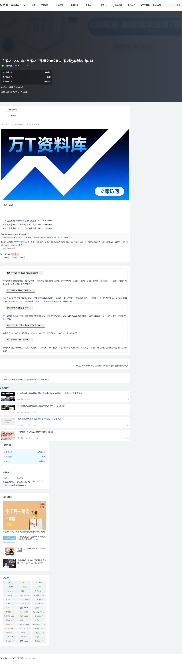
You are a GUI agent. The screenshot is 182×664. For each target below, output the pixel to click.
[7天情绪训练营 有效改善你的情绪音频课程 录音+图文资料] (9, 540)
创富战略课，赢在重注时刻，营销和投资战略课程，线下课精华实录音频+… (50, 393)
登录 (179, 5)
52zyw (12, 254)
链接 (22, 258)
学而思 (24, 599)
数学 (24, 616)
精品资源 (10, 628)
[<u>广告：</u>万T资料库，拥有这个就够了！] (65, 164)
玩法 (10, 620)
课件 (24, 637)
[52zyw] (2, 66)
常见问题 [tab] (13, 116)
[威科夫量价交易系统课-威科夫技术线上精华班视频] (8, 421)
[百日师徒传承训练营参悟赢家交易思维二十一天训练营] (8, 409)
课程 (39, 637)
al (24, 583)
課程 (24, 633)
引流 (9, 608)
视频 (10, 633)
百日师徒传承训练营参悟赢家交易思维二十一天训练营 (41, 406)
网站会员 (131, 5)
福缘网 (24, 624)
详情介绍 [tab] (13, 110)
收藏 (6, 258)
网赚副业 (20, 124)
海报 (14, 258)
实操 (10, 603)
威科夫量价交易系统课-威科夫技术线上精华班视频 (39, 419)
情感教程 (118, 5)
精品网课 (39, 624)
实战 (39, 599)
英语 (39, 628)
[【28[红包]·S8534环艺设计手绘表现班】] (9, 552)
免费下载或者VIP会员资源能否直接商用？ (23, 273)
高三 (24, 641)
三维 (3, 248)
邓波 (13, 248)
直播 (10, 624)
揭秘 (10, 612)
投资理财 (9, 66)
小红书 (24, 603)
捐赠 (39, 608)
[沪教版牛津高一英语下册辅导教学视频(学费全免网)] (24, 517)
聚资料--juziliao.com (26, 658)
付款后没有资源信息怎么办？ (18, 308)
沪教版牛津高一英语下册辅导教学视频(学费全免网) (24, 532)
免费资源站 (145, 5)
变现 (10, 599)
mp (9, 587)
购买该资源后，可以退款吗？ (18, 340)
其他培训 (24, 595)
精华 (6, 248)
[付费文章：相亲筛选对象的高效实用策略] (8, 435)
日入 (39, 616)
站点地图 (157, 5)
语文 (9, 637)
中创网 (24, 591)
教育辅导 (9, 616)
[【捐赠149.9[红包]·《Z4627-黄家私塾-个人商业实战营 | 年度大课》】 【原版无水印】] (9, 563)
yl (39, 587)
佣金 (10, 595)
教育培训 (39, 612)
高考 (39, 641)
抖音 (24, 608)
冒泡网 (39, 595)
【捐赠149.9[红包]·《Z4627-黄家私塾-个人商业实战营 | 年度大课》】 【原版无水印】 (31, 563)
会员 (39, 591)
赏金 (10, 641)
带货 (39, 603)
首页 (33, 5)
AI (10, 583)
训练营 (39, 633)
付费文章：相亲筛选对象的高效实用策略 (35, 432)
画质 (39, 620)
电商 (24, 620)
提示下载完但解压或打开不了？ (19, 290)
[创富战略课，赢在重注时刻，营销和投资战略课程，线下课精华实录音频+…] (8, 396)
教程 (24, 612)
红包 (24, 628)
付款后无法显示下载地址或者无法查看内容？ (24, 325)
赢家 (10, 248)
